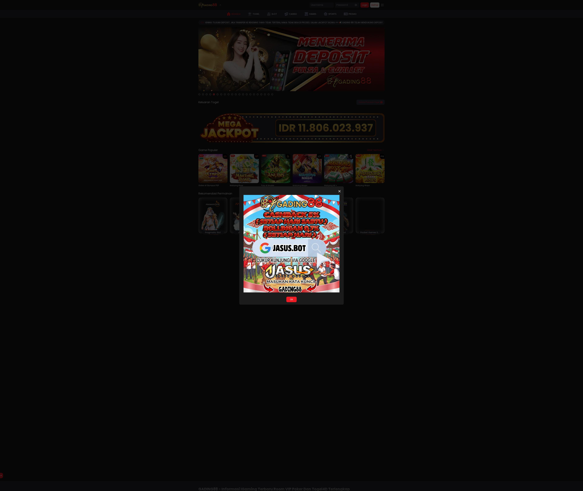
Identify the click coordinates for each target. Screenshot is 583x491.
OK (291, 299)
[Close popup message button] (339, 191)
